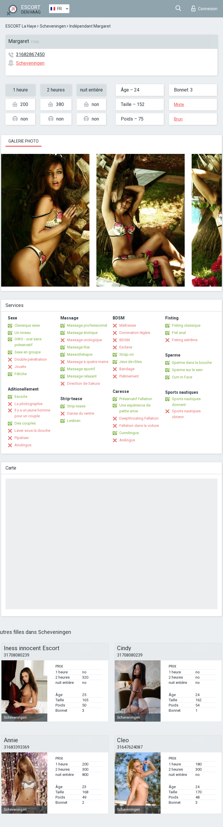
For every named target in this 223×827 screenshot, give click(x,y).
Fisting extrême (184, 340)
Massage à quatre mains (87, 361)
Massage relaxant (82, 376)
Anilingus (127, 440)
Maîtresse (127, 325)
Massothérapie (79, 354)
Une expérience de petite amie (134, 408)
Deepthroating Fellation (139, 418)
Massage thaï (78, 347)
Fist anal (179, 332)
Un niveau (23, 332)
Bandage (126, 369)
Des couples (25, 423)
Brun (178, 119)
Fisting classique (186, 325)
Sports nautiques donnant (186, 402)
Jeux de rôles (130, 361)
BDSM (124, 340)
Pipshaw (22, 438)
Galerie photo (23, 141)
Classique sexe (27, 325)
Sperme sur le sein (187, 370)
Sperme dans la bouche (192, 362)
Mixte (179, 104)
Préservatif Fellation (135, 399)
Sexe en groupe (28, 352)
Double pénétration (31, 359)
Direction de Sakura (83, 383)
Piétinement (129, 376)
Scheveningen (53, 26)
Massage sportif (81, 369)
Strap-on (126, 354)
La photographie (28, 404)
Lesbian (73, 420)
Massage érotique (82, 332)
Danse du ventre (80, 413)
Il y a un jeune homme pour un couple (32, 413)
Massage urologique (84, 340)
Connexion (207, 8)
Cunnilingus (129, 433)
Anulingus (23, 445)
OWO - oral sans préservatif (28, 342)
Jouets (20, 366)
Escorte (21, 396)
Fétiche (21, 374)
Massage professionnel (87, 325)
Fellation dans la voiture (139, 425)
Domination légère (134, 332)
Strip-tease (76, 406)
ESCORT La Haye (21, 26)
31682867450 (30, 54)
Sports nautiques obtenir (186, 414)
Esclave (125, 347)
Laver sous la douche (32, 430)
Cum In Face (182, 377)
